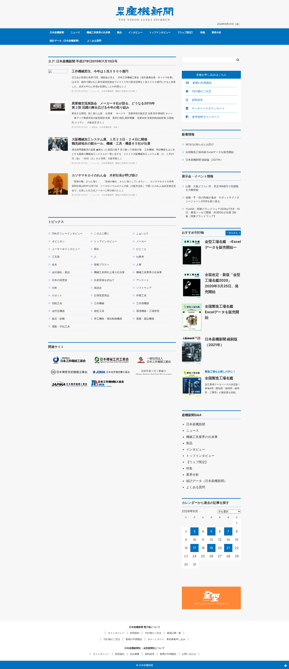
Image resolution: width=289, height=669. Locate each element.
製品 (119, 32)
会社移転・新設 (61, 272)
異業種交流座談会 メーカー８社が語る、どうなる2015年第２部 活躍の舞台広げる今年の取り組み (113, 105)
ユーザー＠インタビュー (66, 249)
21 (228, 548)
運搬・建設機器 (145, 318)
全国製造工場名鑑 (219, 378)
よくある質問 (94, 40)
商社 (96, 249)
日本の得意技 (59, 280)
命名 (54, 264)
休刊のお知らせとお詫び (200, 144)
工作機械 (99, 303)
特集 (202, 32)
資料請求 (197, 99)
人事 (138, 264)
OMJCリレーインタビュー (67, 233)
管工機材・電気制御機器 (108, 318)
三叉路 (56, 256)
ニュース (75, 32)
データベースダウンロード (208, 108)
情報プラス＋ (101, 264)
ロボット (57, 295)
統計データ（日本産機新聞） (65, 40)
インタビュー (135, 32)
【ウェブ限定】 (185, 32)
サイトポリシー (116, 632)
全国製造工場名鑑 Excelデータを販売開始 (210, 152)
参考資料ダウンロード (205, 116)
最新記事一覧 (174, 632)
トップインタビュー (159, 32)
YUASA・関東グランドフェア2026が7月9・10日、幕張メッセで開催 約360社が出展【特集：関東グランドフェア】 (213, 212)
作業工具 (141, 295)
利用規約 (134, 632)
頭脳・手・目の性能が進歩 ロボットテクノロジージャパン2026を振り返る (212, 199)
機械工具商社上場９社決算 (109, 272)
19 (211, 548)
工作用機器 (142, 303)
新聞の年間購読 (202, 82)
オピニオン (58, 241)
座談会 (94, 127)
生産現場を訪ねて (104, 280)
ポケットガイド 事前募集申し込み (166, 639)
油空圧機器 (58, 310)
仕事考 (140, 256)
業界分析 (216, 32)
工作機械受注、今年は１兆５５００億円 (100, 71)
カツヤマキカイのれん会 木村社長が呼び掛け (105, 175)
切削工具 (57, 303)
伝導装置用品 (101, 295)
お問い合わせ (189, 653)
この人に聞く (101, 233)
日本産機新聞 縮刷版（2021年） (204, 159)
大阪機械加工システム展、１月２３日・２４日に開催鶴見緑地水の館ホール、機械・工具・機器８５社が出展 (111, 141)
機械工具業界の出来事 (98, 32)
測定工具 (99, 310)
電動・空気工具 (61, 326)
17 (194, 548)
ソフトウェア (144, 287)
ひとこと (141, 249)
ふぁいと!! (142, 233)
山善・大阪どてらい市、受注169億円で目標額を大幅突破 (212, 188)
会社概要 (134, 653)
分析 (54, 287)
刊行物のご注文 (201, 91)
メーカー (141, 241)
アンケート (142, 280)
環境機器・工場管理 (147, 310)
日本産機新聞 (57, 32)
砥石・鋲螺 (58, 318)
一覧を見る (232, 232)
